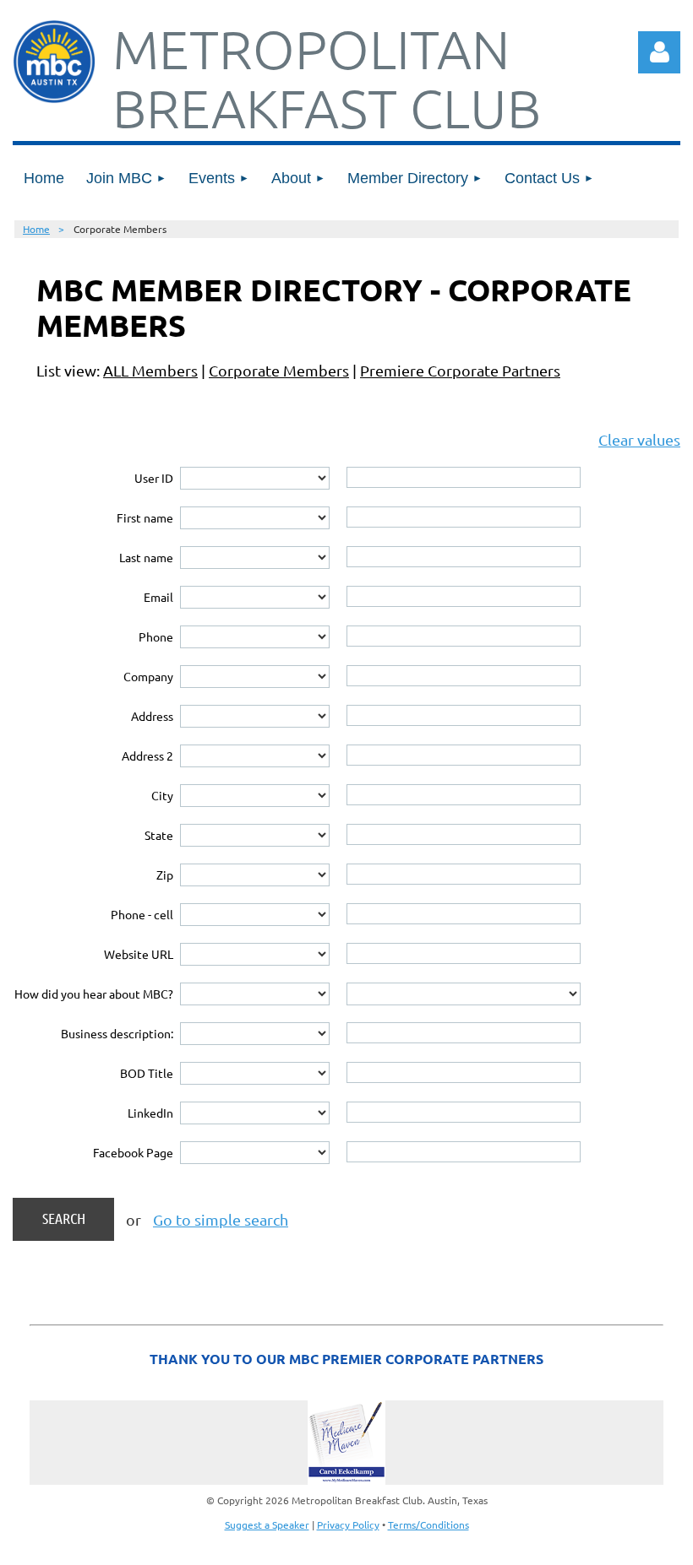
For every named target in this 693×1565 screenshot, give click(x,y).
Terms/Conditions (428, 1524)
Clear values (639, 439)
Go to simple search (220, 1219)
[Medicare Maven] (346, 1442)
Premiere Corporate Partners (460, 370)
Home (36, 229)
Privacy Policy (348, 1524)
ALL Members (150, 370)
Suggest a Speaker (267, 1524)
